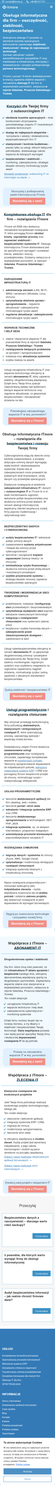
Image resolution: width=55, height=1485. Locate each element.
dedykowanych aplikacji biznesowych (26, 1158)
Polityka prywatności (12, 1425)
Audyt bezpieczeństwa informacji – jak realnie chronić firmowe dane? (26, 1296)
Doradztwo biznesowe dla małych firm (21, 1376)
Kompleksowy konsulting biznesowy (20, 1356)
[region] (27, 1461)
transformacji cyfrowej (29, 760)
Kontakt (6, 1417)
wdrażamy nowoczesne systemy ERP (25, 768)
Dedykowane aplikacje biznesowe (19, 1405)
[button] (27, 201)
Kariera (5, 1421)
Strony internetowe (11, 1401)
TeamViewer (8, 1433)
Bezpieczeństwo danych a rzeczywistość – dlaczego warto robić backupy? (25, 1221)
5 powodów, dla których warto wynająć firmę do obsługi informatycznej (24, 1258)
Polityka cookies (23, 1464)
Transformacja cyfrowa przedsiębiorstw (21, 1372)
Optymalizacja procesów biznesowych (21, 1360)
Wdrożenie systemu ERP (14, 1364)
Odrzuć (27, 1479)
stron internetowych (21, 1167)
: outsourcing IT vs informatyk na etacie (26, 175)
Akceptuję (27, 1471)
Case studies (8, 1409)
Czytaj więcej (41, 1236)
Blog (4, 1413)
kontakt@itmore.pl (14, 1)
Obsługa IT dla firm (11, 1380)
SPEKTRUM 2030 (11, 1384)
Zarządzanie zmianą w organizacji (19, 1368)
